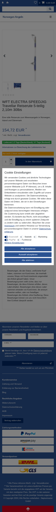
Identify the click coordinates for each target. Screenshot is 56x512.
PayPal (12, 240)
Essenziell (13, 237)
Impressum (9, 226)
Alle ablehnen (28, 260)
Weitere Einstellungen (14, 243)
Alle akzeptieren (28, 249)
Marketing (42, 237)
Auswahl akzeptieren (28, 254)
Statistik (28, 237)
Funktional (26, 240)
